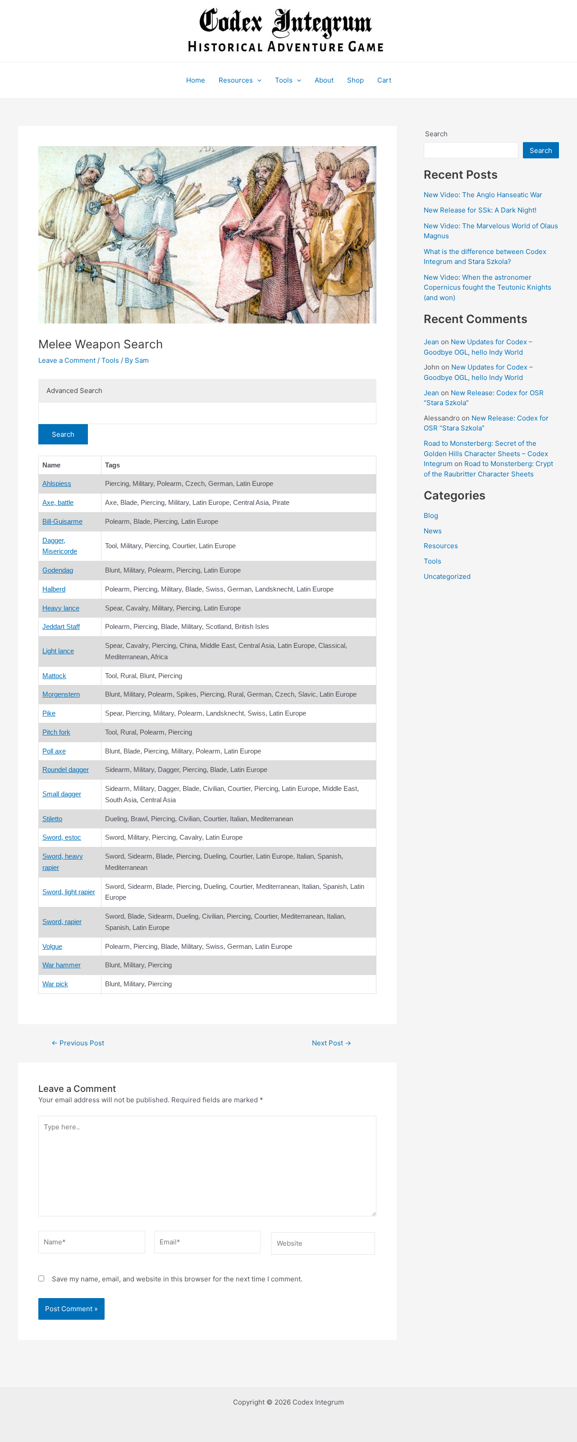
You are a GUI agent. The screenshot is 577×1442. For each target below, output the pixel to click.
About (324, 80)
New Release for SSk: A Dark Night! (480, 210)
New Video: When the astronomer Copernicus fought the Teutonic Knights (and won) (487, 287)
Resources (236, 80)
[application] (257, 80)
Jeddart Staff (61, 626)
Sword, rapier (62, 921)
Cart (384, 80)
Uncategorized (447, 576)
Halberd (53, 589)
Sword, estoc (61, 837)
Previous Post (77, 1043)
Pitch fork (56, 732)
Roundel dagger (65, 769)
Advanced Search (74, 390)
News (433, 531)
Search (436, 133)
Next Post (331, 1043)
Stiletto (52, 819)
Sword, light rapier (68, 892)
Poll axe (54, 751)
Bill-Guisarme (62, 521)
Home (195, 80)
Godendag (57, 570)
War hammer (61, 965)
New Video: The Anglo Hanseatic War (483, 194)
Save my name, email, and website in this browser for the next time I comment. (177, 1279)
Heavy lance (60, 608)
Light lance (58, 651)
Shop (355, 80)
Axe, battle (57, 502)
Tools (284, 80)
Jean (431, 341)
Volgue (52, 946)
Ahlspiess (56, 483)
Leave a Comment (67, 360)
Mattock (54, 675)
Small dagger (61, 794)
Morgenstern (61, 694)
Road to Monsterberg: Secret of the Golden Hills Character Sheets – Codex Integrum (486, 453)
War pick (55, 984)
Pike (48, 713)
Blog (431, 515)
